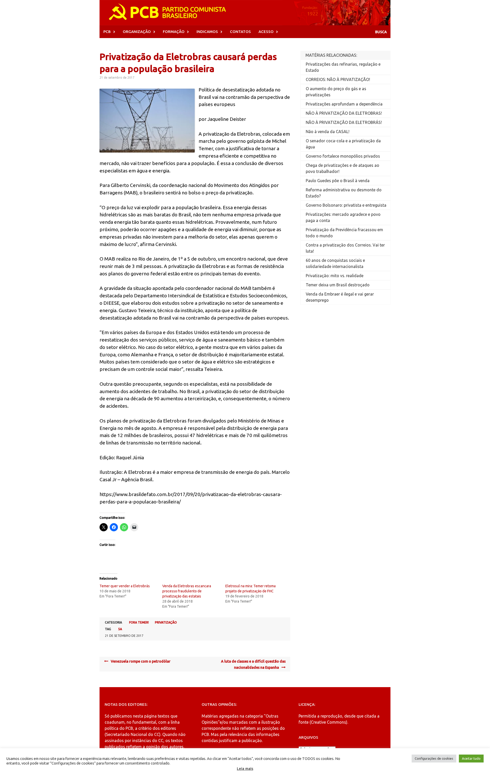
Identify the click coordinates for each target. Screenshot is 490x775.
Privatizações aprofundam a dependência (344, 104)
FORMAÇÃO (174, 31)
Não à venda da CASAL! (327, 131)
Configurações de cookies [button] (434, 758)
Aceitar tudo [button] (471, 758)
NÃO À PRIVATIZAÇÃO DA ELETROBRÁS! (344, 122)
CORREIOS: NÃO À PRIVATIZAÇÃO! (338, 79)
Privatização (166, 622)
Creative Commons (328, 722)
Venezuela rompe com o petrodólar (140, 661)
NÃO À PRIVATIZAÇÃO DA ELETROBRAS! (344, 113)
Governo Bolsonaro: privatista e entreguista (346, 205)
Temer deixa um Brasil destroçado (338, 285)
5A (120, 629)
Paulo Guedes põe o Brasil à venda (338, 180)
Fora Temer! (139, 622)
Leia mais (245, 768)
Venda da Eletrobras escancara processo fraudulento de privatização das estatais (186, 591)
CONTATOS (240, 31)
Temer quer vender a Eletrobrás (125, 586)
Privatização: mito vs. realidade (334, 275)
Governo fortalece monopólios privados (343, 156)
